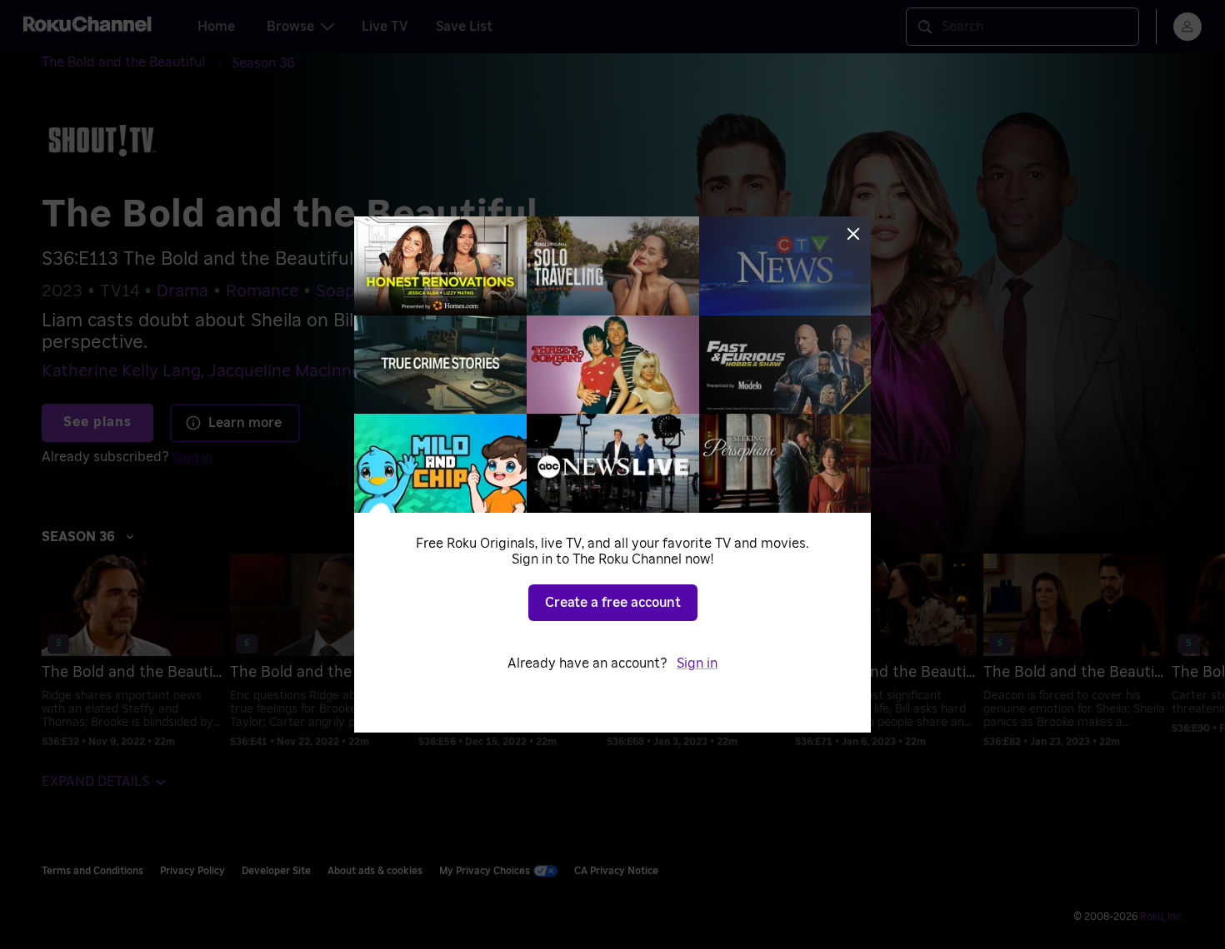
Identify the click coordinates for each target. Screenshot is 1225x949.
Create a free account (613, 602)
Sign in (697, 663)
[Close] (853, 234)
